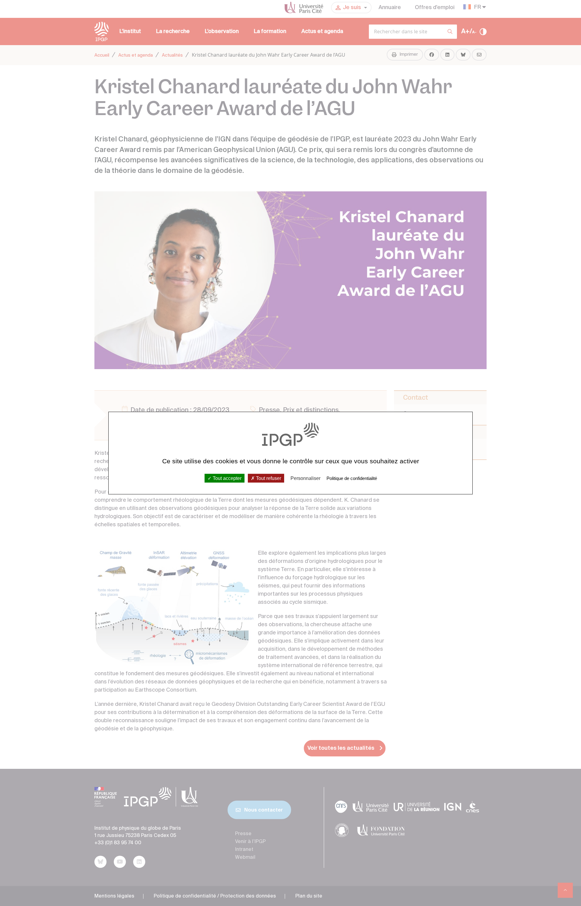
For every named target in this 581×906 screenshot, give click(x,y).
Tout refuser (268, 478)
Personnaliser (305, 478)
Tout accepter (226, 478)
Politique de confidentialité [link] (352, 478)
